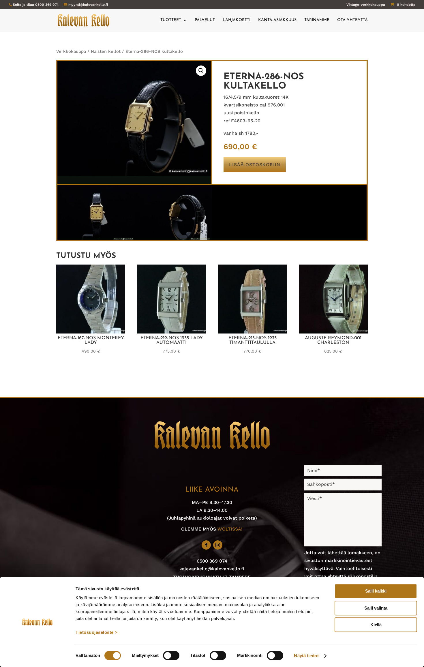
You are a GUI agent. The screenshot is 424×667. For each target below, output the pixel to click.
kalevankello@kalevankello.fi (211, 569)
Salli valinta (375, 608)
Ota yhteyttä (352, 20)
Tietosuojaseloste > (97, 632)
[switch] (171, 655)
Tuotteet (170, 20)
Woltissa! (230, 529)
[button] (201, 70)
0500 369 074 (47, 5)
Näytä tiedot (306, 655)
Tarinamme (316, 20)
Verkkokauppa (71, 51)
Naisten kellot (106, 51)
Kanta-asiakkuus (277, 20)
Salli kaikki (376, 591)
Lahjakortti (236, 20)
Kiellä (376, 624)
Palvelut (205, 20)
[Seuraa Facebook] (206, 545)
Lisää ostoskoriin (254, 164)
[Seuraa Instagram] (217, 545)
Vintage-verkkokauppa (365, 5)
